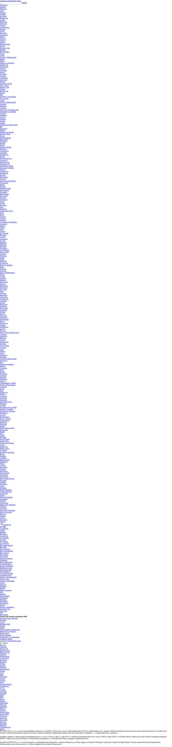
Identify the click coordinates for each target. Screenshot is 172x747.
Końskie (3, 377)
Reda (2, 267)
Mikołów (3, 243)
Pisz (1, 362)
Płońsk (2, 394)
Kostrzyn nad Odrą (7, 452)
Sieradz (2, 187)
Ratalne (3, 532)
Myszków (3, 295)
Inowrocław (4, 99)
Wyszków (3, 248)
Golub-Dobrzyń (6, 492)
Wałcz (2, 464)
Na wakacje (4, 543)
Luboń (2, 276)
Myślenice (4, 462)
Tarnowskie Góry (6, 211)
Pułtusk (2, 516)
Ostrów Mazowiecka (7, 385)
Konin (2, 93)
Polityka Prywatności (8, 631)
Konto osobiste (5, 635)
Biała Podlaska (5, 138)
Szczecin (3, 16)
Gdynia (2, 26)
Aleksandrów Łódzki (8, 383)
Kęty (2, 434)
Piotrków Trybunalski (8, 97)
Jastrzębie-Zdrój (6, 84)
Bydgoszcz (4, 18)
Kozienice (3, 471)
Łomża (2, 121)
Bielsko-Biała (5, 44)
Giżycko (3, 271)
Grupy (2, 583)
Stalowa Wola (5, 134)
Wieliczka (3, 379)
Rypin (2, 454)
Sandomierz (4, 319)
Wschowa (3, 318)
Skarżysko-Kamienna (8, 181)
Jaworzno (3, 80)
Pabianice (3, 115)
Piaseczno (3, 304)
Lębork (2, 216)
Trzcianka (3, 520)
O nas (2, 622)
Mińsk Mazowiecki (7, 428)
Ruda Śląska (4, 52)
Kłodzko (3, 246)
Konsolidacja (5, 572)
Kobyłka (3, 357)
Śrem (2, 213)
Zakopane (3, 288)
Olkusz (2, 231)
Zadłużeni (3, 560)
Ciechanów (4, 183)
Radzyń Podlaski (6, 497)
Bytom (2, 46)
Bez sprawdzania (6, 545)
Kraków (3, 7)
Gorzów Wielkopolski (8, 57)
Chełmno (3, 387)
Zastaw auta (4, 579)
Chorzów (3, 70)
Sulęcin (2, 381)
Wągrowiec (4, 299)
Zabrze (2, 42)
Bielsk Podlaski (5, 490)
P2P (1, 613)
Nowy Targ (4, 252)
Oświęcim (3, 200)
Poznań (2, 12)
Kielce (2, 37)
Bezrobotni (4, 555)
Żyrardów (3, 192)
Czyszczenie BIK (6, 573)
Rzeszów (3, 33)
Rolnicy (3, 594)
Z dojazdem (4, 538)
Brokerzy (3, 600)
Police (2, 275)
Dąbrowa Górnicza (7, 63)
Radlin (2, 432)
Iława (2, 215)
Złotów (2, 351)
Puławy (3, 170)
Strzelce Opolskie (6, 409)
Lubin (2, 100)
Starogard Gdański (7, 168)
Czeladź (3, 278)
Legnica (3, 76)
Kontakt (3, 620)
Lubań (2, 445)
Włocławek (4, 67)
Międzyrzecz (4, 449)
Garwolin (3, 396)
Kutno (2, 185)
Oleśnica (3, 209)
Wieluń (2, 312)
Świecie (3, 293)
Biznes (2, 588)
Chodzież (3, 450)
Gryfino (3, 406)
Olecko (2, 325)
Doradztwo (4, 603)
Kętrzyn (3, 284)
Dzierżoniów (5, 473)
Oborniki (3, 424)
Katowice (3, 24)
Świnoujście (4, 190)
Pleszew (3, 514)
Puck (2, 391)
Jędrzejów (3, 467)
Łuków (2, 303)
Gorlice (2, 237)
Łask (2, 349)
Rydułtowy (4, 413)
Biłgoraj (3, 338)
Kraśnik (3, 344)
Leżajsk (3, 469)
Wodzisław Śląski (6, 166)
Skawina (3, 480)
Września (3, 256)
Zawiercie (3, 160)
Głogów (3, 114)
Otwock (3, 179)
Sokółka (3, 482)
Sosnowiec (4, 35)
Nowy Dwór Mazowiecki (9, 333)
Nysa (2, 230)
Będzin (2, 143)
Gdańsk (3, 14)
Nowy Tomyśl (5, 419)
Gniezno (3, 108)
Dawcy (2, 605)
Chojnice (3, 334)
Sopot (2, 202)
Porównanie (4, 633)
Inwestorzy (4, 615)
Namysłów (4, 475)
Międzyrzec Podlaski (7, 505)
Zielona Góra (5, 48)
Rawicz (3, 331)
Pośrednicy (4, 598)
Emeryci (3, 585)
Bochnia (3, 235)
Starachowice (5, 164)
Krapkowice (4, 417)
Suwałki (3, 104)
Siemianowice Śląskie (8, 112)
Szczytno (3, 289)
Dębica (2, 226)
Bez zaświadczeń (6, 551)
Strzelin (3, 501)
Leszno (2, 117)
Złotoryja (3, 422)
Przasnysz (3, 361)
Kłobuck (3, 507)
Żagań (2, 372)
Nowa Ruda (4, 346)
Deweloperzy (5, 596)
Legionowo (4, 151)
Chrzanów (4, 297)
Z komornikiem (5, 564)
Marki (2, 258)
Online (2, 530)
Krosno (2, 175)
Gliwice (3, 39)
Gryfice (3, 465)
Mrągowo (3, 355)
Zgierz (2, 145)
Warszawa (4, 5)
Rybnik (2, 50)
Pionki (2, 426)
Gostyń (2, 340)
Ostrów (2, 522)
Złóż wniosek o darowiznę (10, 630)
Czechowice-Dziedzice (8, 222)
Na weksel (4, 557)
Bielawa (3, 280)
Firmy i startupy (6, 590)
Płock (2, 61)
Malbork (3, 245)
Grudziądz (4, 78)
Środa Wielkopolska (7, 273)
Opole (2, 56)
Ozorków (3, 398)
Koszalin (3, 74)
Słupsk (2, 82)
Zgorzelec (3, 224)
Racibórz (3, 149)
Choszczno (4, 503)
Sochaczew (4, 263)
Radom (2, 29)
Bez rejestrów (5, 549)
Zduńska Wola (5, 188)
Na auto (3, 540)
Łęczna (2, 415)
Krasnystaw (4, 342)
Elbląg (2, 59)
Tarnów (3, 69)
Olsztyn (3, 41)
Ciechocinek (4, 250)
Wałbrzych (4, 65)
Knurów (3, 198)
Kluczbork (4, 308)
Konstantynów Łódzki (8, 407)
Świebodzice (4, 421)
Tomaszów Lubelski (7, 411)
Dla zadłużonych (6, 562)
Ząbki (2, 260)
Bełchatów (4, 140)
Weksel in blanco (6, 558)
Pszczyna (3, 316)
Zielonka (3, 404)
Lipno (2, 486)
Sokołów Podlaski (6, 364)
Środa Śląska (5, 439)
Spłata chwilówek (6, 566)
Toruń (2, 31)
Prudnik (3, 456)
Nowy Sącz (4, 85)
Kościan (3, 269)
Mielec (2, 130)
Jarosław (3, 205)
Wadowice (4, 447)
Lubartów (3, 368)
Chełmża (3, 458)
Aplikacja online (6, 639)
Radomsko (4, 177)
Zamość (3, 119)
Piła (1, 95)
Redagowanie (5, 624)
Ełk (1, 127)
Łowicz (3, 329)
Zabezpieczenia (5, 575)
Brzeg (2, 321)
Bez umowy (4, 553)
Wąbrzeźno (4, 477)
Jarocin (2, 314)
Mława (2, 366)
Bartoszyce (4, 286)
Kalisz (2, 72)
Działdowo (4, 327)
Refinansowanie (6, 568)
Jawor (2, 389)
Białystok (3, 22)
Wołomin (3, 261)
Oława (2, 228)
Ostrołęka (3, 153)
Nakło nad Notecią (7, 443)
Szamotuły (4, 494)
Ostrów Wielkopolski (8, 102)
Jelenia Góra (4, 87)
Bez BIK (3, 547)
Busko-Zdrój (4, 460)
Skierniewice (5, 162)
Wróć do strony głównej (9, 618)
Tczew (2, 136)
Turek (2, 353)
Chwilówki (4, 529)
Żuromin (3, 488)
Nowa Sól (3, 196)
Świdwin (3, 376)
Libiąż (2, 436)
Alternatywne (5, 609)
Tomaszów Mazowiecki (9, 125)
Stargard (3, 106)
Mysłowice (4, 91)
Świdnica (3, 142)
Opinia (2, 626)
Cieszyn (3, 218)
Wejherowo (4, 155)
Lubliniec (3, 301)
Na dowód (4, 536)
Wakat (2, 628)
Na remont (4, 542)
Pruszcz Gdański (6, 265)
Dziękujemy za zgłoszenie (9, 637)
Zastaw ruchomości (7, 581)
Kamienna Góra (6, 402)
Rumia (2, 157)
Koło (2, 370)
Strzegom (3, 400)
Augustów (4, 239)
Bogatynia (4, 430)
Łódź (2, 11)
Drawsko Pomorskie (7, 510)
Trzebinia (3, 310)
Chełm (2, 123)
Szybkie (3, 527)
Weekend (3, 534)
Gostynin (3, 509)
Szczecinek (4, 233)
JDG (2, 592)
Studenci (3, 587)
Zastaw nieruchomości (8, 577)
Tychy (2, 54)
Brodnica (3, 306)
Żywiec (3, 241)
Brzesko (3, 437)
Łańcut (2, 518)
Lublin (2, 20)
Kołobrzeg (4, 173)
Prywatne (3, 611)
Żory (2, 207)
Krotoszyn (4, 323)
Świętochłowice (6, 158)
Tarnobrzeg (4, 172)
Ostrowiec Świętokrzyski (9, 110)
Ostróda (3, 254)
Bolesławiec (4, 194)
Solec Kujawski (6, 512)
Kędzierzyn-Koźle (7, 132)
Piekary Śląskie (5, 147)
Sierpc (2, 495)
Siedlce (2, 89)
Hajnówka (4, 282)
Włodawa (3, 484)
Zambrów (3, 336)
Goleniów (3, 374)
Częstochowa (5, 27)
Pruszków (3, 129)
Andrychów (4, 441)
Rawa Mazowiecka (7, 479)
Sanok (2, 203)
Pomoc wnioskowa (7, 607)
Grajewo (3, 348)
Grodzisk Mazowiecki (8, 359)
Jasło (2, 291)
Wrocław (3, 9)
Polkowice (4, 392)
